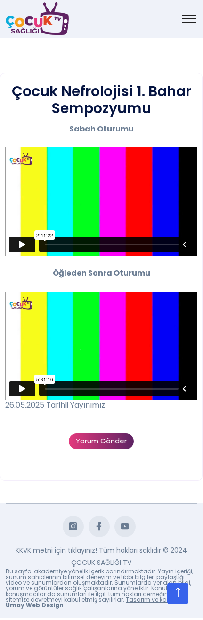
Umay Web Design (35, 605)
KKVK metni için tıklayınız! (56, 550)
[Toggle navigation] (189, 18)
